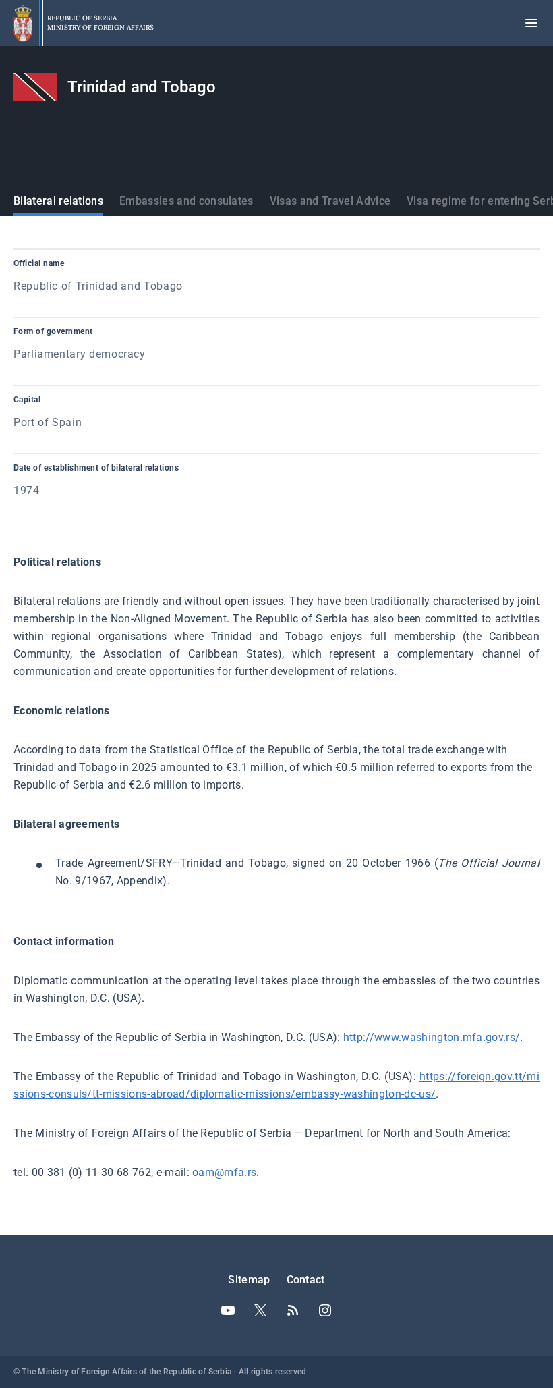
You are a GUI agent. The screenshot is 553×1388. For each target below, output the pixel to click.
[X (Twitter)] (260, 1310)
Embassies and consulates (186, 200)
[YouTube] (228, 1310)
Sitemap (249, 1279)
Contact (306, 1279)
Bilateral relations (58, 200)
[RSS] (293, 1310)
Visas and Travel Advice (330, 200)
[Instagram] (325, 1310)
